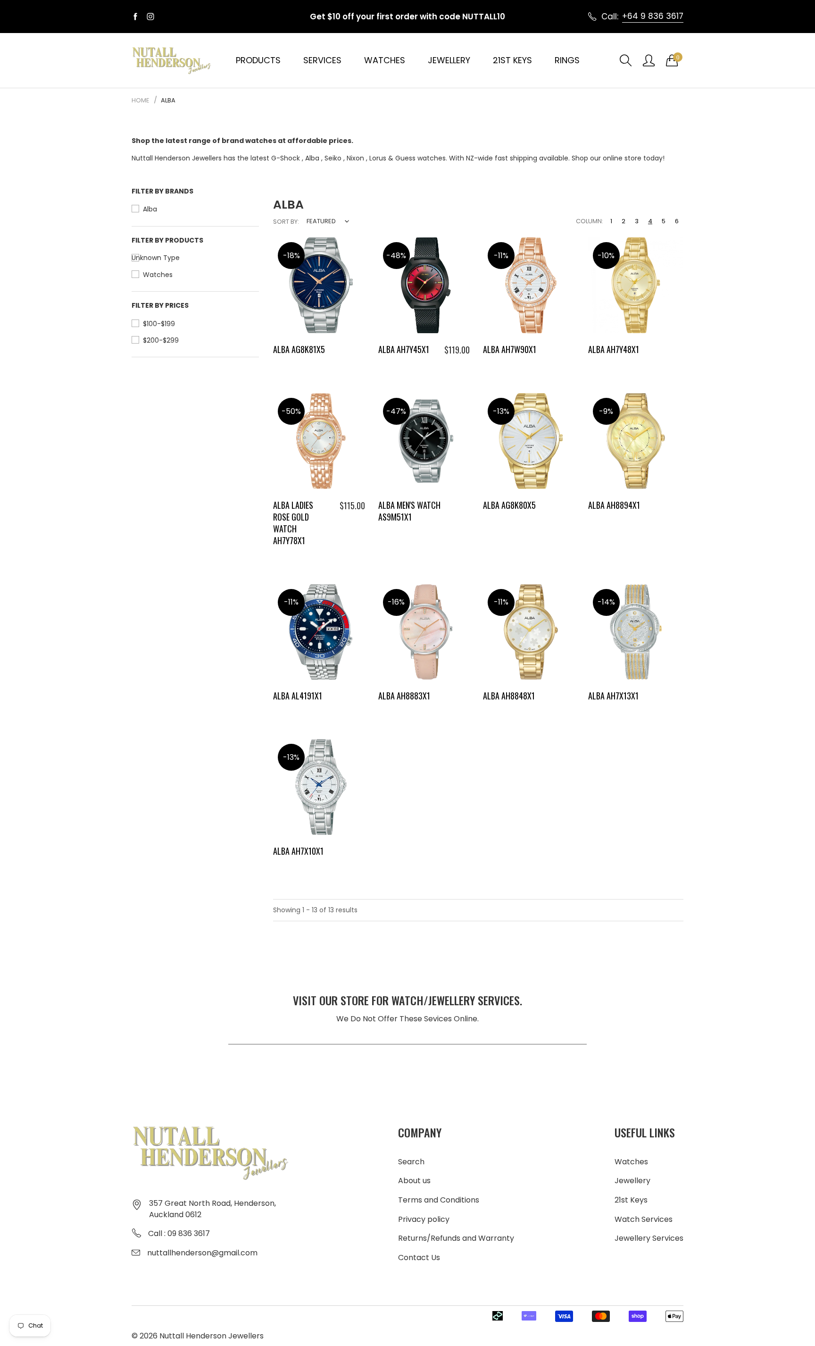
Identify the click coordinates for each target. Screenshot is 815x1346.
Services (322, 60)
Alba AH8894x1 (614, 505)
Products (258, 60)
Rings (567, 60)
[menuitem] (258, 60)
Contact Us (419, 1257)
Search (411, 1161)
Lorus (377, 158)
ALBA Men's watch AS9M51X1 (409, 511)
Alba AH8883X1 (404, 696)
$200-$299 (161, 340)
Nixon (355, 158)
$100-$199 (159, 323)
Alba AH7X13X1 (613, 696)
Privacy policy (423, 1219)
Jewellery (449, 60)
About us (414, 1180)
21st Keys (512, 60)
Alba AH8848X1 (509, 696)
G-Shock (285, 158)
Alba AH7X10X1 (298, 851)
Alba (312, 158)
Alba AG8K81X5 (299, 349)
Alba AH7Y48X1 (613, 349)
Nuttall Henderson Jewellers (211, 1335)
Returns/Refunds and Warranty (456, 1238)
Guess (405, 158)
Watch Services (644, 1219)
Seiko (332, 158)
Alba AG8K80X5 (509, 505)
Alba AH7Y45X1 (403, 349)
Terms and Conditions (438, 1200)
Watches (384, 60)
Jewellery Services (649, 1238)
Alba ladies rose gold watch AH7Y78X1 (293, 523)
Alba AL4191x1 (297, 696)
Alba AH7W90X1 (509, 349)
